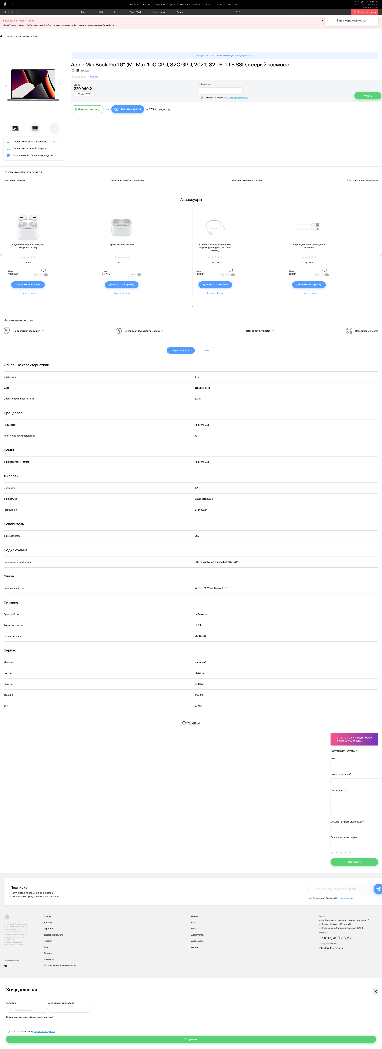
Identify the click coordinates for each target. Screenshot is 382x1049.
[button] (189, 306)
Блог (208, 4)
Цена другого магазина (60, 1003)
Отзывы (219, 4)
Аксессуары (159, 12)
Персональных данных (237, 97)
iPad (101, 12)
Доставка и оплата (179, 4)
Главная (134, 4)
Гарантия (160, 4)
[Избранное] (238, 12)
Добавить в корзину (87, 109)
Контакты (232, 4)
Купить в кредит (131, 109)
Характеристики (181, 350)
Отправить (354, 862)
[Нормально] (340, 852)
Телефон (11, 1003)
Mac (116, 12)
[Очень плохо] (332, 852)
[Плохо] (336, 852)
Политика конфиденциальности (60, 965)
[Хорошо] (345, 852)
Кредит (196, 4)
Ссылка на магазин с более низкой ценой (29, 1017)
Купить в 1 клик (28, 293)
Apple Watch (135, 12)
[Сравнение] (296, 12)
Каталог (147, 4)
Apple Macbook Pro (26, 36)
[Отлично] (349, 852)
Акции (180, 12)
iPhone (84, 12)
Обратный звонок (370, 7)
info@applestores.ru (331, 948)
